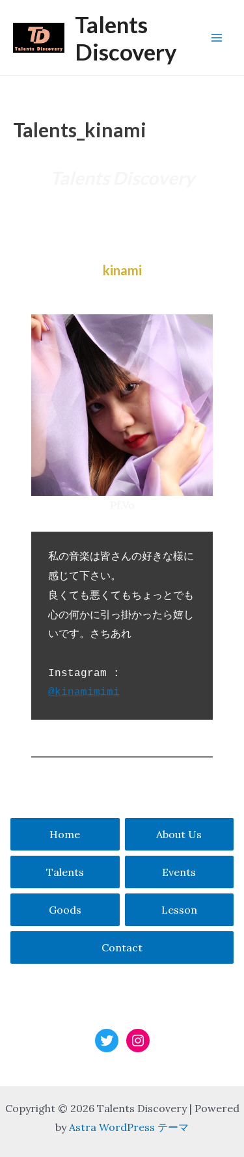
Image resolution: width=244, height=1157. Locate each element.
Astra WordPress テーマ (129, 1127)
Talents (65, 871)
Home (64, 834)
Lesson (179, 909)
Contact (122, 947)
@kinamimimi (84, 692)
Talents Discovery (126, 37)
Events (179, 871)
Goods (65, 909)
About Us (179, 834)
